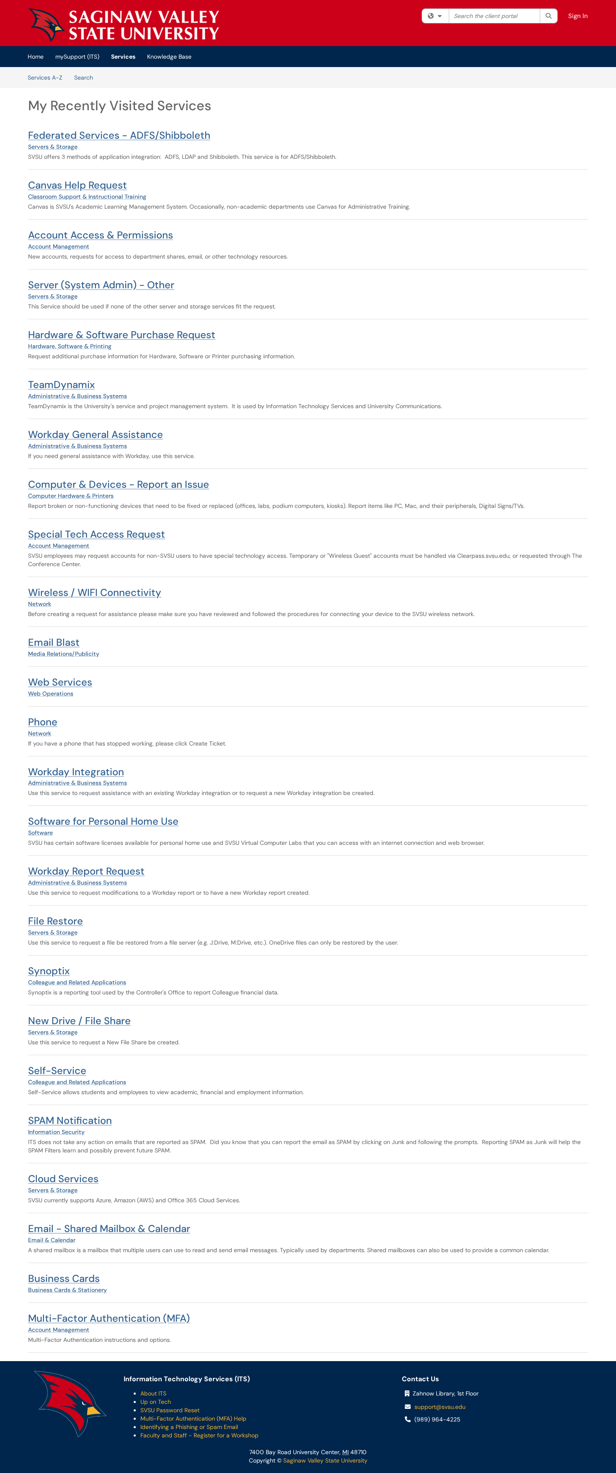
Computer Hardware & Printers (71, 496)
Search (83, 77)
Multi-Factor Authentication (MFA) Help (193, 1418)
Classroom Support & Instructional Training (87, 196)
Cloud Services (63, 1178)
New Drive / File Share (79, 1020)
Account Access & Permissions (100, 234)
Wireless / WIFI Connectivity (94, 592)
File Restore (55, 920)
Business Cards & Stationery (67, 1290)
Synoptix (49, 970)
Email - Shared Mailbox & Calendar (109, 1228)
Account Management (58, 246)
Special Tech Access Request (96, 534)
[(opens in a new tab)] (123, 25)
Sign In (578, 16)
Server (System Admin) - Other (101, 284)
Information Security (56, 1132)
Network (39, 604)
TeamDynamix (61, 384)
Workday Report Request (86, 871)
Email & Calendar (51, 1240)
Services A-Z (45, 77)
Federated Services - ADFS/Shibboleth (119, 135)
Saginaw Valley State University (325, 1460)
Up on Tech (155, 1402)
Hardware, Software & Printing (69, 346)
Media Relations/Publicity (63, 654)
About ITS (153, 1393)
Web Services (60, 682)
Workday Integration (76, 771)
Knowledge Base (169, 56)
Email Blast (54, 642)
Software (40, 832)
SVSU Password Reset (169, 1410)
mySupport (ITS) (77, 56)
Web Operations (50, 693)
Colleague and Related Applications (77, 982)
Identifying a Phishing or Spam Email (189, 1427)
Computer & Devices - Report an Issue (118, 484)
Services (123, 56)
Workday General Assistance (95, 434)
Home (36, 56)
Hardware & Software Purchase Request (121, 334)
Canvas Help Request (77, 185)
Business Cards (64, 1278)
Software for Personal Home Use (103, 821)
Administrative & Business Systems (77, 396)
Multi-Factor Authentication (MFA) (109, 1318)
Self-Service (57, 1070)
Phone (42, 721)
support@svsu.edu (440, 1407)
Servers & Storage (53, 146)
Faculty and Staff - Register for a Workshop (199, 1435)
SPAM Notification (70, 1120)
